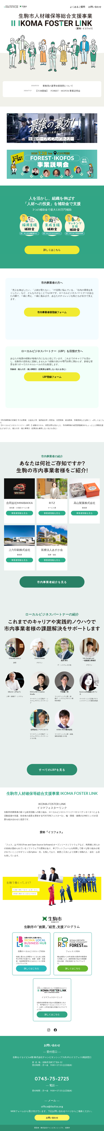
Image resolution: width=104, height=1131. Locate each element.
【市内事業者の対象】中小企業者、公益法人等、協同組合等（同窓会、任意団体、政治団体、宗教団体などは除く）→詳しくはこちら (52, 421)
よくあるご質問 (77, 6)
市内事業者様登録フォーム (52, 312)
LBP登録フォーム (52, 376)
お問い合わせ (94, 6)
